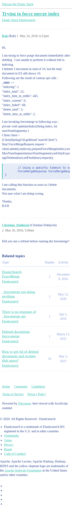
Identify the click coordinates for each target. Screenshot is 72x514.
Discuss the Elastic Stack (17, 4)
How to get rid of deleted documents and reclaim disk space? (20, 356)
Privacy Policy (37, 394)
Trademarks (11, 435)
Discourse (24, 403)
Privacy (9, 444)
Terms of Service (13, 394)
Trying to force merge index (30, 13)
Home (6, 386)
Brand (8, 449)
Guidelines (38, 386)
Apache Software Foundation (23, 470)
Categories (20, 386)
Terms (8, 440)
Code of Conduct (15, 453)
